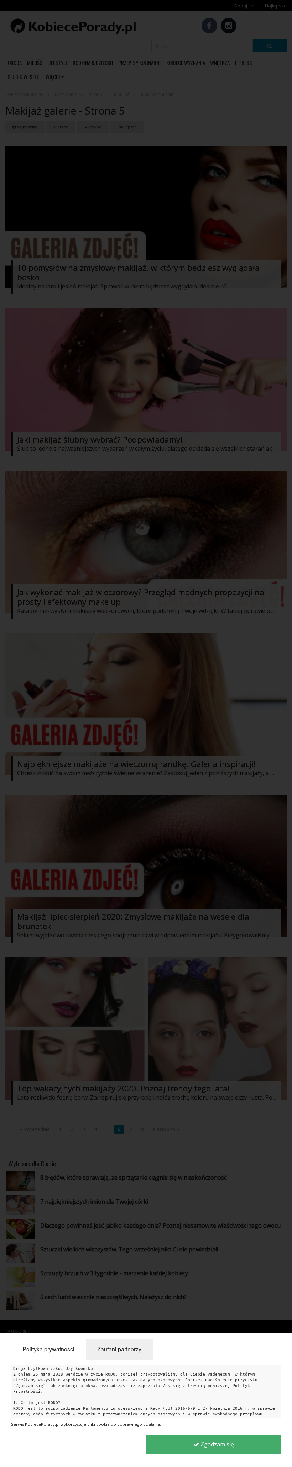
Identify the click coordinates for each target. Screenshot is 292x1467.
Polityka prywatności (48, 1349)
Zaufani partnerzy (119, 1349)
